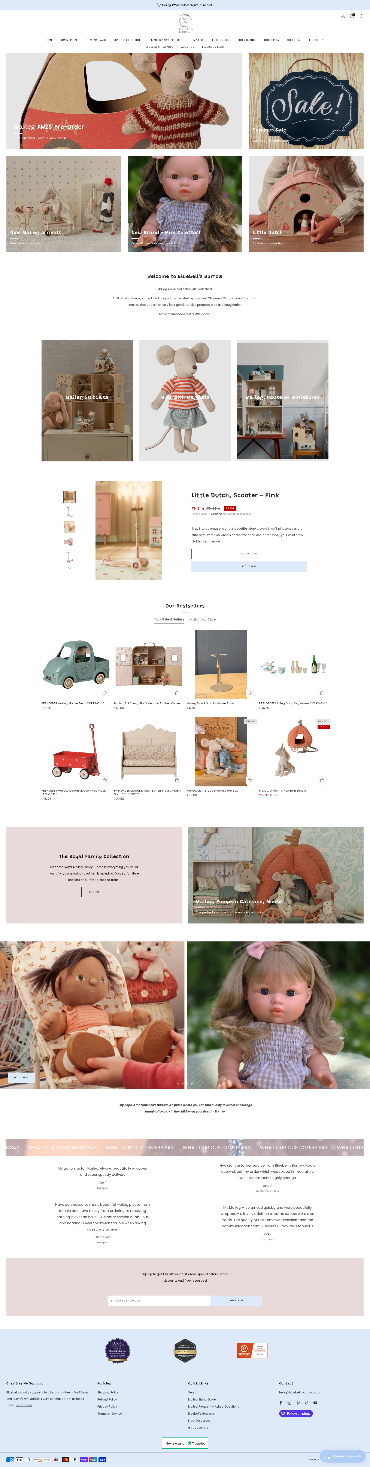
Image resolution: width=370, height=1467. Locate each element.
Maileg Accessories (27, 1077)
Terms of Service (109, 1414)
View (87, 417)
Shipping (216, 514)
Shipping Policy (108, 1392)
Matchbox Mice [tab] (202, 619)
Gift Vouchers (198, 1428)
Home (49, 40)
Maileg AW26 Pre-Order (168, 40)
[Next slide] (170, 530)
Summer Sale (69, 40)
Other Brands (247, 40)
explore (94, 892)
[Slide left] (69, 486)
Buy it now (249, 566)
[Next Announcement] (229, 5)
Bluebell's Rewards (159, 47)
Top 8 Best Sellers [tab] (169, 619)
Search (193, 1392)
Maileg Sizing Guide (202, 1400)
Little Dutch (220, 40)
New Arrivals (96, 40)
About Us (187, 47)
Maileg (198, 40)
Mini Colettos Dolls (128, 40)
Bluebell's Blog (213, 47)
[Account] (342, 16)
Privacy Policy (107, 1407)
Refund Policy (107, 1400)
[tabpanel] (185, 719)
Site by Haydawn (319, 1459)
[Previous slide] (87, 530)
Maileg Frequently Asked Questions (213, 1407)
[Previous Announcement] (141, 5)
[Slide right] (69, 568)
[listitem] (185, 5)
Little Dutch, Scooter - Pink (235, 496)
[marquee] (185, 1147)
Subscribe (236, 1300)
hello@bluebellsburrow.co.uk (299, 1392)
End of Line (317, 40)
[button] (178, 1083)
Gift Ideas (294, 40)
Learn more (211, 541)
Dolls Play (271, 40)
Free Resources (199, 1421)
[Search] (361, 16)
